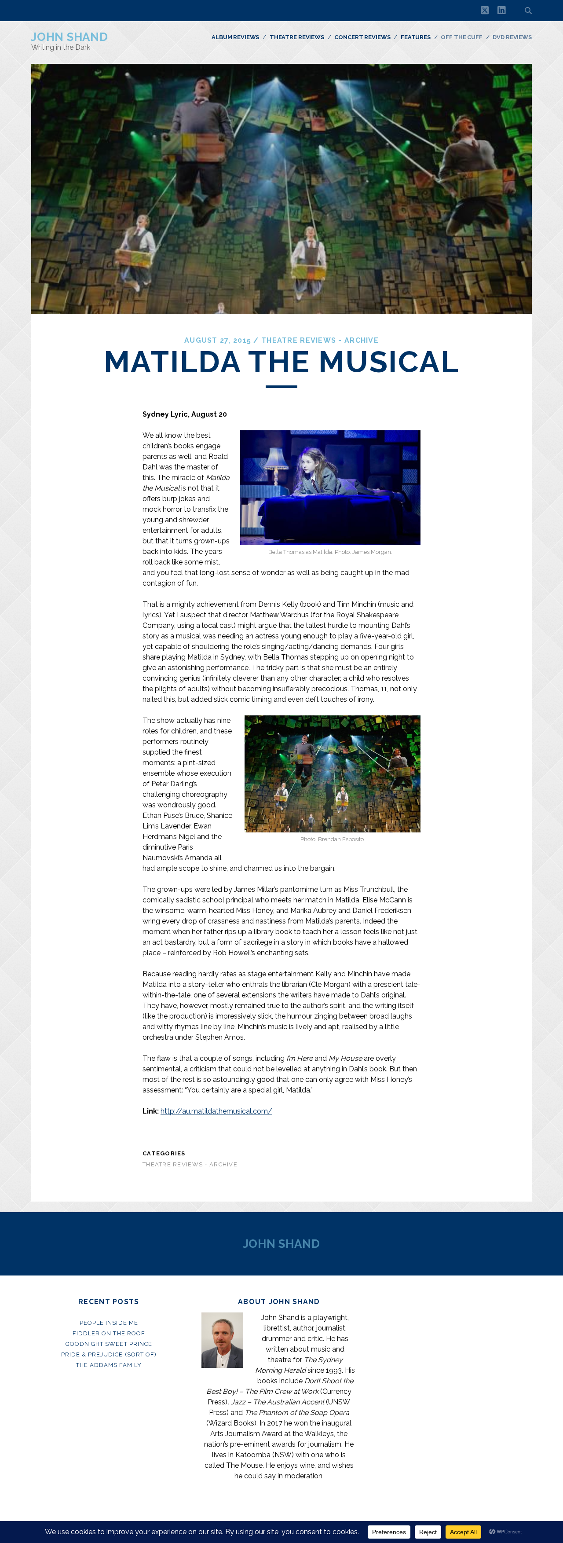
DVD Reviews (512, 37)
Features (416, 37)
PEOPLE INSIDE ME (109, 1322)
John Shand (69, 37)
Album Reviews (235, 37)
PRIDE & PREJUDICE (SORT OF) (109, 1354)
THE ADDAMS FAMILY (109, 1365)
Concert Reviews (362, 37)
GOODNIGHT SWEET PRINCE (109, 1344)
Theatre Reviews (297, 37)
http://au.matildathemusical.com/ (216, 1111)
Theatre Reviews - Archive (320, 340)
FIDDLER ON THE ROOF (109, 1333)
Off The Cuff (461, 37)
